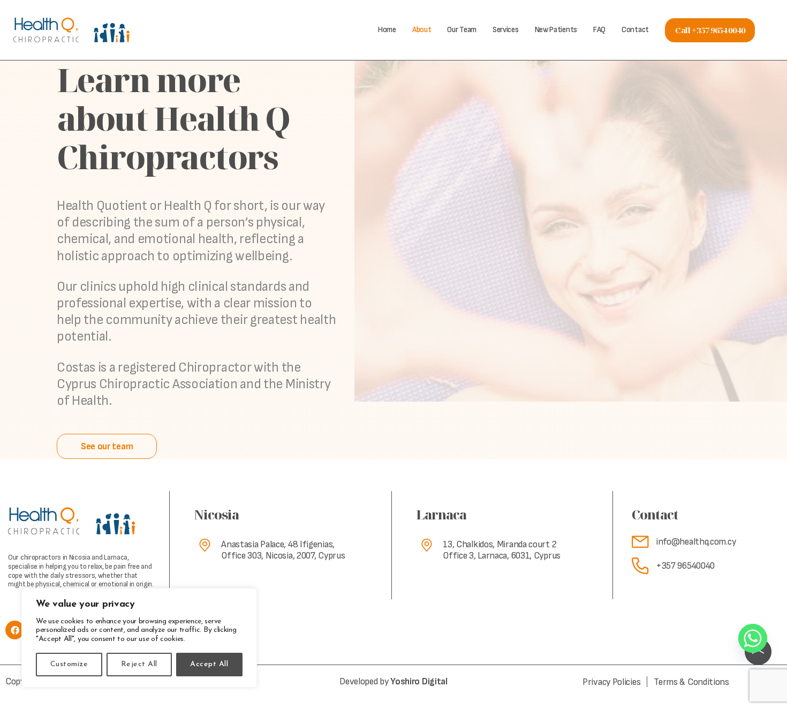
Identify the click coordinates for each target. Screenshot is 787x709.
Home (387, 30)
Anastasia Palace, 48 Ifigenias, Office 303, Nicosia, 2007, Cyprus (283, 550)
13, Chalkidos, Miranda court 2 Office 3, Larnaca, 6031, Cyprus (502, 550)
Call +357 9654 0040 (710, 30)
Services (506, 30)
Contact (635, 30)
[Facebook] (14, 630)
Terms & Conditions (691, 681)
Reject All (139, 664)
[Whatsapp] (752, 638)
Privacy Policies (611, 681)
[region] (139, 638)
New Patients (556, 30)
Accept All (209, 664)
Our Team (461, 30)
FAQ (599, 30)
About (422, 30)
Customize (69, 664)
